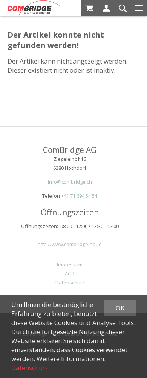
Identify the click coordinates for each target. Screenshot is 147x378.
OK (120, 308)
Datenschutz (69, 282)
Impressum (70, 264)
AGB (70, 273)
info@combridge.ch (70, 181)
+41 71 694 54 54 (79, 195)
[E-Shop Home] (34, 8)
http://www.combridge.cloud (70, 244)
